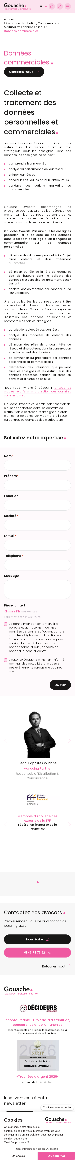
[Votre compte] (60, 6)
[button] (43, 6)
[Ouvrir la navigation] (68, 6)
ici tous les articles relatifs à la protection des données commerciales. (37, 391)
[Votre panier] (52, 6)
